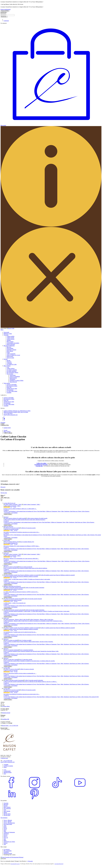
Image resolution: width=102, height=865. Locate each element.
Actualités (9, 392)
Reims (5, 827)
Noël (5, 809)
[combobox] (7, 15)
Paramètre (3, 422)
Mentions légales (7, 772)
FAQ (5, 773)
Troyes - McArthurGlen (9, 823)
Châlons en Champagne (9, 832)
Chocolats (6, 803)
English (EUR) (7, 427)
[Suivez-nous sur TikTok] (57, 787)
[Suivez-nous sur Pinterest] (34, 799)
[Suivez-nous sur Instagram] (34, 787)
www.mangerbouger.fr (59, 863)
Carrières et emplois (8, 765)
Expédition (6, 852)
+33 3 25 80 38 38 (7, 760)
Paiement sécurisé (8, 853)
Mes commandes (7, 850)
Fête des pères (7, 815)
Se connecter (7, 849)
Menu (2, 329)
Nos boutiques (10, 390)
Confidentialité (7, 771)
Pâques (5, 812)
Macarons (6, 804)
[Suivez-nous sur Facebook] (12, 787)
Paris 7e (5, 836)
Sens (5, 839)
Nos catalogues (7, 808)
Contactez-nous (4, 758)
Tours (5, 825)
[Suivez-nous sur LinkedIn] (12, 799)
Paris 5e (5, 835)
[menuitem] (6, 332)
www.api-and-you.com (15, 863)
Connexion (6, 20)
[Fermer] (2, 497)
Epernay (6, 843)
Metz (5, 831)
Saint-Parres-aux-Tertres (9, 841)
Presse (5, 767)
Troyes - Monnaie (8, 820)
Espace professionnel (6, 9)
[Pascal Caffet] (10, 328)
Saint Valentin (7, 811)
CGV (5, 769)
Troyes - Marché (7, 821)
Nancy (5, 829)
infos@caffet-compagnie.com (7, 762)
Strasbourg (6, 833)
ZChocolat (30, 861)
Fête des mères (7, 813)
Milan (5, 840)
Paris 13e (6, 837)
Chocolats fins (39, 466)
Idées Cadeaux (7, 431)
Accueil (5, 430)
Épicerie (5, 805)
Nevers (5, 828)
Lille (5, 844)
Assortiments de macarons (41, 464)
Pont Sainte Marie (8, 824)
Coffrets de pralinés (41, 463)
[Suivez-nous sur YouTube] (80, 787)
